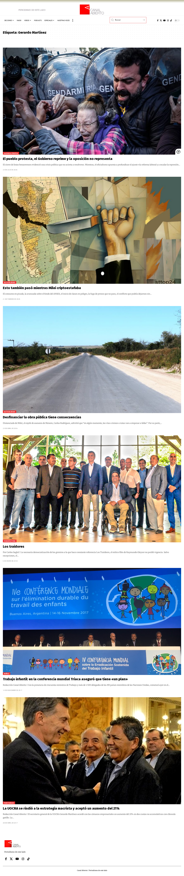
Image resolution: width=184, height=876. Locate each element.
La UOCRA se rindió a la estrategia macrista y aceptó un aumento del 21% (61, 808)
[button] (72, 20)
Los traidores (13, 546)
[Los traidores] (92, 488)
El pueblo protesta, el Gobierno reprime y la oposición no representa (57, 159)
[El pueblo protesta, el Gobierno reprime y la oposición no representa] (92, 101)
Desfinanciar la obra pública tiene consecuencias (42, 417)
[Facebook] (157, 20)
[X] (161, 20)
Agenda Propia (11, 153)
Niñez (6, 673)
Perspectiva (9, 541)
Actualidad (9, 282)
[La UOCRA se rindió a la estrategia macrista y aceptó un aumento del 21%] (92, 750)
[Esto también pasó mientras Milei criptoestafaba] (92, 230)
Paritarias (9, 803)
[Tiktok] (171, 20)
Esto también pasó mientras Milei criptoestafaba (42, 288)
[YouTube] (164, 20)
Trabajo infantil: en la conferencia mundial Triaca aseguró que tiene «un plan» (65, 679)
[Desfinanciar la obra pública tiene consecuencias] (92, 359)
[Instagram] (167, 20)
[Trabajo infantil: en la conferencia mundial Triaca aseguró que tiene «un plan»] (92, 621)
